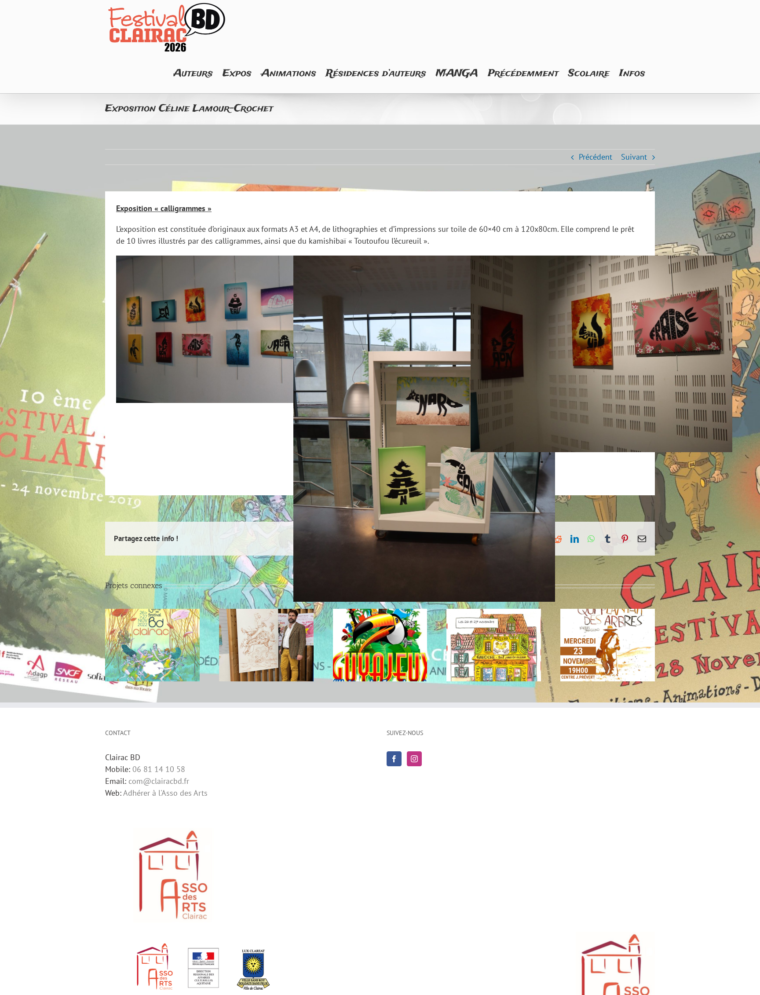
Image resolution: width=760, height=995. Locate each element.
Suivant (634, 157)
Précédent (595, 157)
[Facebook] (394, 758)
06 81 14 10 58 (158, 769)
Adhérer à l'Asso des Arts (165, 793)
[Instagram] (414, 758)
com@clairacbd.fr (158, 781)
